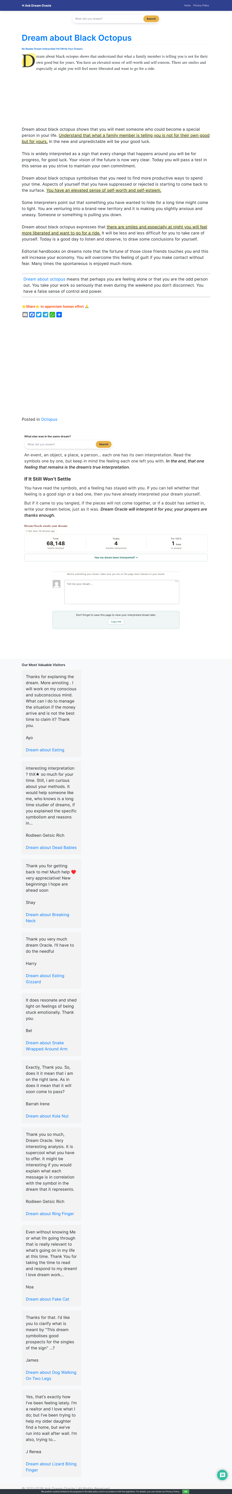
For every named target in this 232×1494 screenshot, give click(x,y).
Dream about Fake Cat (47, 1299)
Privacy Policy (201, 5)
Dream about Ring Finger (50, 1213)
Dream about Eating (45, 749)
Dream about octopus (44, 279)
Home (187, 5)
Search (151, 18)
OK (185, 1491)
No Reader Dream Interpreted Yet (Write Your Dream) (52, 48)
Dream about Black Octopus (77, 38)
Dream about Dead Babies (51, 847)
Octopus (49, 419)
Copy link (116, 621)
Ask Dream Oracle (37, 5)
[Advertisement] (116, 101)
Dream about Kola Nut (47, 1116)
